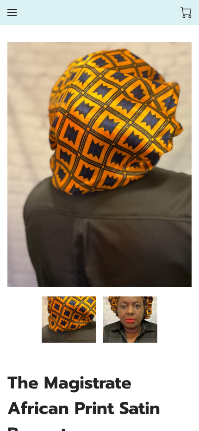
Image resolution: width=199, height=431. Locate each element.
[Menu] (12, 12)
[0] (186, 12)
